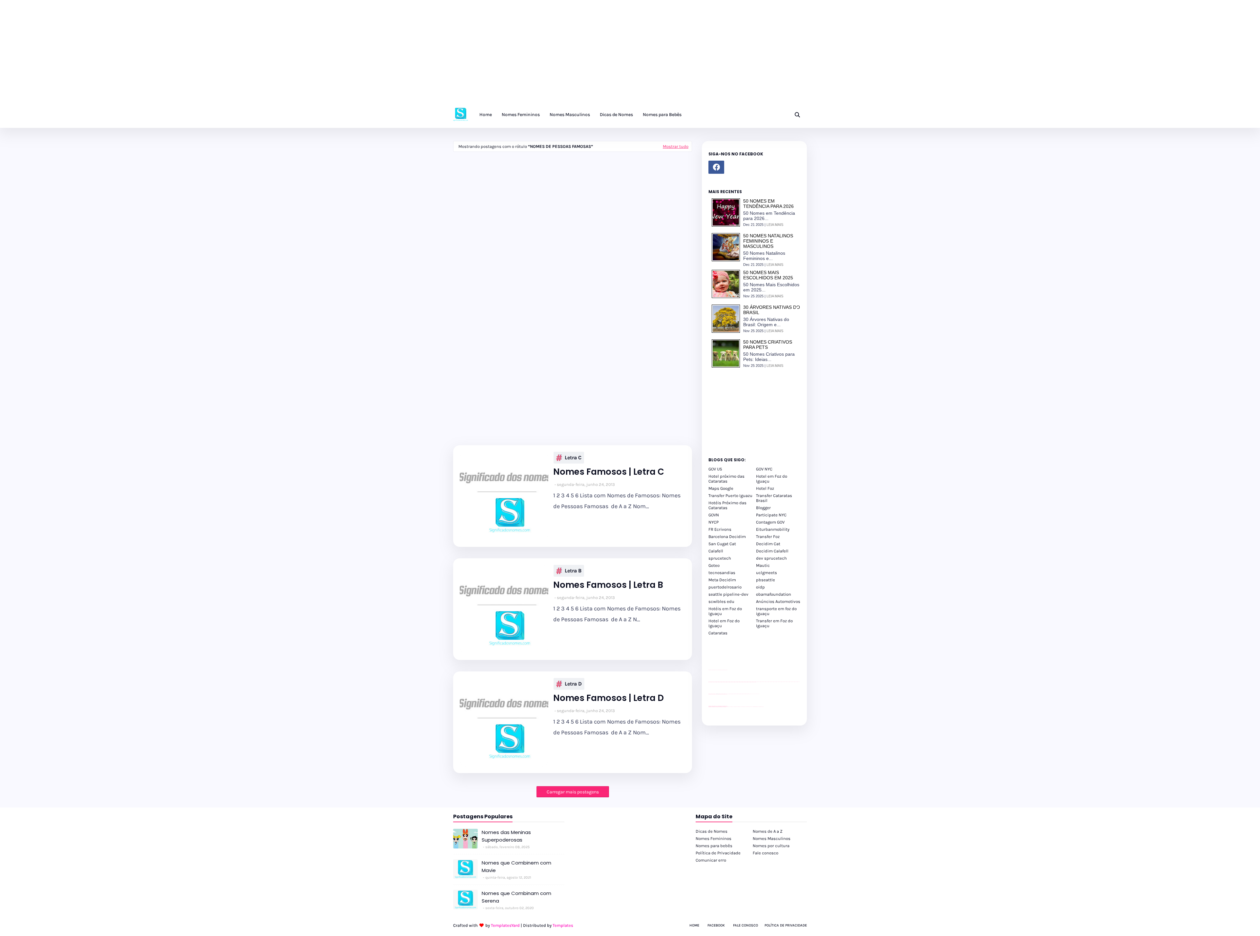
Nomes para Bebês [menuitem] (662, 114)
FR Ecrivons (719, 529)
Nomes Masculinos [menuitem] (570, 114)
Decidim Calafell (772, 550)
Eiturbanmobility (772, 529)
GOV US (715, 469)
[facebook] (716, 167)
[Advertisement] (197, 56)
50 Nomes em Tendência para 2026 (768, 203)
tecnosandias (721, 572)
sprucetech (719, 558)
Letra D (573, 684)
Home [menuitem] (485, 114)
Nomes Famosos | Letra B (608, 585)
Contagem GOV (770, 522)
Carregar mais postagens (573, 792)
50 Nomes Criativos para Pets (767, 344)
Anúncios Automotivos (778, 601)
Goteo (714, 565)
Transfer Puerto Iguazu (730, 495)
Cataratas (717, 632)
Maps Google (720, 488)
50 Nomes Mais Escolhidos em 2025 (768, 275)
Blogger (763, 507)
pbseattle (765, 579)
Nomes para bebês (714, 845)
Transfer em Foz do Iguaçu (774, 623)
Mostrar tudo (675, 146)
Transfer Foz (768, 536)
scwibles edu (721, 601)
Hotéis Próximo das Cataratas (727, 505)
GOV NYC (764, 469)
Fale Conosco (745, 925)
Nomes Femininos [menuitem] (521, 114)
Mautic (763, 565)
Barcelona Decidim (727, 536)
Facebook (716, 925)
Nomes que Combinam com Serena (516, 897)
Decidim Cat (768, 543)
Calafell (715, 550)
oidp (760, 587)
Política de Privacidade (718, 852)
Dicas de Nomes (711, 831)
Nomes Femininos (713, 838)
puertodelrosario (725, 587)
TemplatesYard (505, 925)
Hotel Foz (765, 488)
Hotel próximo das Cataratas (726, 479)
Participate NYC (771, 514)
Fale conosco (765, 852)
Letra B (573, 571)
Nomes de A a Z (768, 831)
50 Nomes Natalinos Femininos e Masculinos (768, 241)
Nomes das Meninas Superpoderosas (506, 836)
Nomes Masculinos (771, 838)
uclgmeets (766, 572)
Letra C (573, 457)
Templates (563, 925)
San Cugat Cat (722, 543)
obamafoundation (773, 594)
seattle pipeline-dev (728, 594)
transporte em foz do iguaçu (776, 611)
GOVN (713, 514)
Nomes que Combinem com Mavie (516, 866)
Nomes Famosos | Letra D (608, 698)
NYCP (713, 522)
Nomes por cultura (771, 845)
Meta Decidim (722, 579)
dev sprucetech (771, 558)
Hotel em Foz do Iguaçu (771, 479)
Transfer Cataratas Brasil (774, 498)
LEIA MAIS (774, 225)
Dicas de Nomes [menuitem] (616, 114)
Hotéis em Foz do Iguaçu (725, 611)
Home (694, 925)
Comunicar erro (711, 860)
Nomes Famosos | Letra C (608, 472)
